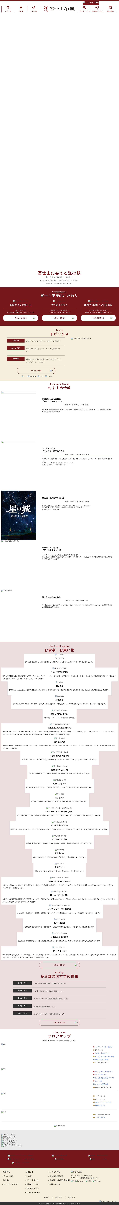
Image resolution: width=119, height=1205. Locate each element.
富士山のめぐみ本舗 (101, 1059)
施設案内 (6, 1180)
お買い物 (29, 1172)
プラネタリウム (32, 1180)
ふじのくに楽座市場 (101, 1084)
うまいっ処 (98, 1081)
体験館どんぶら (100, 1105)
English (46, 1197)
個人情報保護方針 (57, 1176)
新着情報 (6, 1172)
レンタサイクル (100, 1117)
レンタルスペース (33, 1192)
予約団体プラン (32, 1188)
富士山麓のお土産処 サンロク (104, 1078)
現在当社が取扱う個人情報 (60, 1180)
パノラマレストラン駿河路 (103, 1047)
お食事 (29, 1176)
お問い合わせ (55, 1184)
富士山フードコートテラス (103, 1071)
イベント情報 (8, 1176)
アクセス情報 (93, 2)
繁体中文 (71, 1197)
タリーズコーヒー (100, 1075)
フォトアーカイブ (10, 1184)
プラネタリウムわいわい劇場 (104, 1056)
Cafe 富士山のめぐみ (101, 1053)
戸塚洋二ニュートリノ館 (103, 1102)
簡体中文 (58, 1197)
